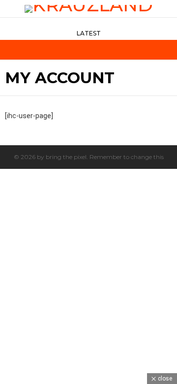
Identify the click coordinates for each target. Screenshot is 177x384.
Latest (89, 33)
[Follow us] (153, 50)
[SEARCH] (168, 50)
